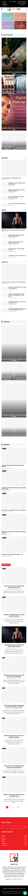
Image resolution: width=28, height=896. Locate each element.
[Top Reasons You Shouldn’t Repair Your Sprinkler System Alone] (14, 478)
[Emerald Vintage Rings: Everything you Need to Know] (14, 604)
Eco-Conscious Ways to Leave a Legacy (17, 203)
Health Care (4, 843)
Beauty (3, 841)
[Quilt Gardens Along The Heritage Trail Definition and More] (14, 522)
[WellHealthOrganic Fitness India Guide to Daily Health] (14, 220)
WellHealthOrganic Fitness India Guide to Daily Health (13, 230)
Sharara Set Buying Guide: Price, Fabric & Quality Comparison (7, 147)
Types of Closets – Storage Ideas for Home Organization (21, 435)
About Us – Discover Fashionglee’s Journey (4, 3)
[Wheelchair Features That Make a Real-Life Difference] (5, 184)
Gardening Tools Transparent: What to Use (12, 554)
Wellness (5, 158)
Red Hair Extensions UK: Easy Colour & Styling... (7, 27)
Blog (10, 1)
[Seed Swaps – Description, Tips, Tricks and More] (14, 500)
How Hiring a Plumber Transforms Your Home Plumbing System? (8, 18)
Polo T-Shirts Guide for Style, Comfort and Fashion (21, 92)
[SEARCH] (25, 827)
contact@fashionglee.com (17, 879)
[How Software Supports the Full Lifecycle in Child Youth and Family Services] (5, 310)
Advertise (14, 1)
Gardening (6, 444)
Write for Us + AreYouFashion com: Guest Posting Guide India (20, 26)
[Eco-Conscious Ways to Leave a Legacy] (5, 205)
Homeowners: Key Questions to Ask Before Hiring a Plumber (14, 359)
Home (3, 657)
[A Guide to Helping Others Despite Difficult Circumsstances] (5, 243)
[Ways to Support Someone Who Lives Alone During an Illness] (5, 236)
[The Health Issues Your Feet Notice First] (5, 257)
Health (4, 210)
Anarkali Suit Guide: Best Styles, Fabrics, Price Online (21, 148)
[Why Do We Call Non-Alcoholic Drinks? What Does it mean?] (5, 191)
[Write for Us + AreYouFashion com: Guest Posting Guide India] (5, 289)
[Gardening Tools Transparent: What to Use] (14, 545)
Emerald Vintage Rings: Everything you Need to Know (14, 72)
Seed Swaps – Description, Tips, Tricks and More (14, 510)
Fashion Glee (9, 589)
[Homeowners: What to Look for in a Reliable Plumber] (14, 725)
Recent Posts (6, 564)
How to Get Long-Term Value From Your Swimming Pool (14, 282)
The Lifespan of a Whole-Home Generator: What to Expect (14, 415)
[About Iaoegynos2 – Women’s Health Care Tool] (5, 250)
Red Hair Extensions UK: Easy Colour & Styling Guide (7, 92)
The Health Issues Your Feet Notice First (17, 255)
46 (18, 807)
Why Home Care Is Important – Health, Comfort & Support (7, 435)
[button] (25, 893)
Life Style (5, 262)
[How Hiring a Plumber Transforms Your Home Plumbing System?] (14, 695)
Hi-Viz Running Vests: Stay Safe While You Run (11, 178)
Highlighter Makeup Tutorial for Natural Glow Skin (14, 128)
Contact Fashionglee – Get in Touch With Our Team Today (22, 3)
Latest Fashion (8, 35)
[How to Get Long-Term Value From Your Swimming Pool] (14, 272)
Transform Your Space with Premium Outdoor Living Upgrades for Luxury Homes (16, 295)
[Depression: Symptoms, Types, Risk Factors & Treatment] (5, 198)
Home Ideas (6, 321)
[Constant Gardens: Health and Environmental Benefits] (14, 455)
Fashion (4, 597)
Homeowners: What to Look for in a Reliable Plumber (20, 18)
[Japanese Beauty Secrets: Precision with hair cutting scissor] (5, 303)
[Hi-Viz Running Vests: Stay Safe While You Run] (14, 168)
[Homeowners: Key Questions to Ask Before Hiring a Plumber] (14, 665)
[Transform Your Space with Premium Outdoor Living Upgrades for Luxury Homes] (5, 295)
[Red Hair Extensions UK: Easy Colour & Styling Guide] (14, 784)
